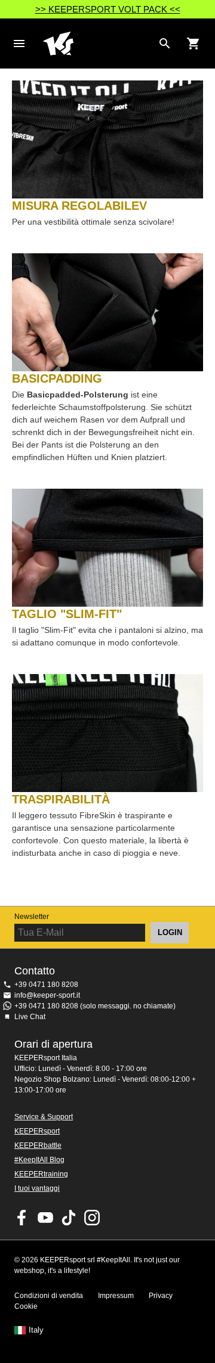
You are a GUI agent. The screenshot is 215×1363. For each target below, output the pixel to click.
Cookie (26, 1306)
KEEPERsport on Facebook (22, 1217)
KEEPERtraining (41, 1174)
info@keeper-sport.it (47, 995)
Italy (36, 1330)
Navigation (19, 43)
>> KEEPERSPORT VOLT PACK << (107, 9)
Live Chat (29, 1017)
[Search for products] (165, 43)
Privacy (161, 1295)
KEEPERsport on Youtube (45, 1217)
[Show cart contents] (193, 43)
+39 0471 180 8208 (46, 984)
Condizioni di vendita (48, 1295)
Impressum (116, 1295)
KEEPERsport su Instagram (92, 1217)
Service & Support (43, 1117)
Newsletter (31, 916)
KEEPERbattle (38, 1145)
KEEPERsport (37, 1131)
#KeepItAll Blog (39, 1160)
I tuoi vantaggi (37, 1188)
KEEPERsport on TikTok (68, 1217)
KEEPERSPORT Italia (98, 43)
